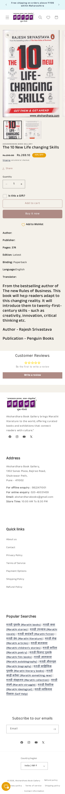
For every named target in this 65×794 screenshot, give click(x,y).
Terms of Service (16, 563)
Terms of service (33, 786)
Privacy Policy (14, 555)
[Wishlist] (48, 17)
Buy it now (32, 214)
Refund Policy (14, 587)
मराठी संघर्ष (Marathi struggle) (31, 682)
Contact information (34, 791)
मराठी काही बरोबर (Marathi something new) (29, 673)
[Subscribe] (54, 729)
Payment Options (16, 571)
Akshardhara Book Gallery (27, 780)
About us (11, 540)
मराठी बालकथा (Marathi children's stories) (27, 645)
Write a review (32, 375)
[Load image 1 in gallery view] (13, 130)
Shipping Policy (15, 579)
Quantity (7, 177)
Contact (10, 548)
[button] (7, 17)
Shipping (6, 160)
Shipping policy (52, 786)
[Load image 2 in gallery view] (32, 130)
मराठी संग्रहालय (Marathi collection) (27, 680)
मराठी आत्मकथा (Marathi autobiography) (29, 659)
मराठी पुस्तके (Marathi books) (23, 625)
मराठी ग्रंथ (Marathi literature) (24, 639)
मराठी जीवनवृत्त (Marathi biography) (31, 664)
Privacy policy (15, 786)
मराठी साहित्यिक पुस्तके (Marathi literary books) (29, 669)
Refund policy (51, 780)
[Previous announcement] (6, 4)
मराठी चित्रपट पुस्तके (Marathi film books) (29, 655)
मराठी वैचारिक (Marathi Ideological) (30, 687)
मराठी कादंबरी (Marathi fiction (36, 634)
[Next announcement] (58, 4)
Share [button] (9, 169)
